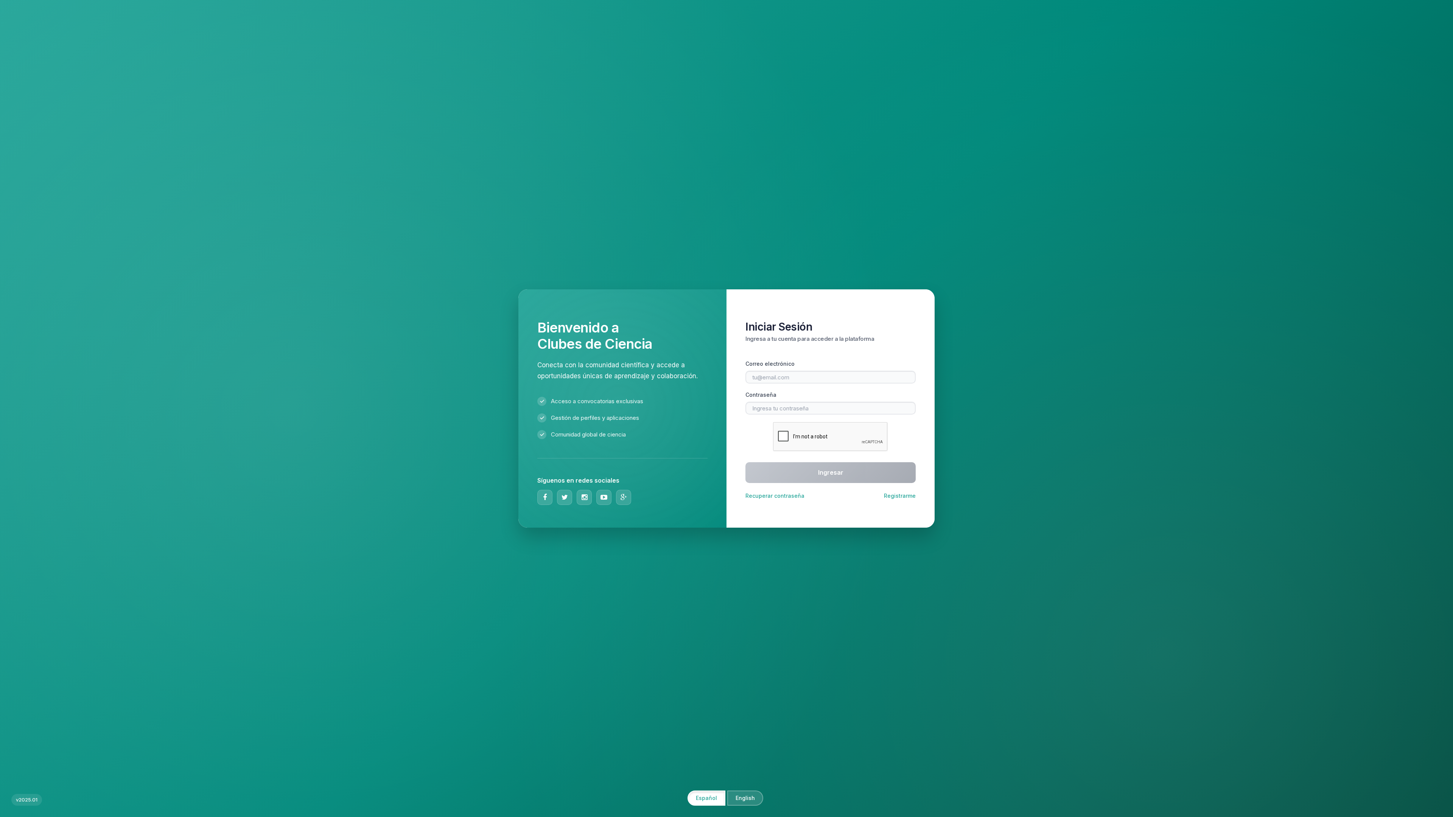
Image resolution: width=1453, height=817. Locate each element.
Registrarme (900, 495)
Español (706, 798)
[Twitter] (564, 497)
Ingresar (830, 472)
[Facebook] (544, 497)
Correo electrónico (770, 363)
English (745, 798)
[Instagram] (584, 497)
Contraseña (760, 394)
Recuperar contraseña (774, 495)
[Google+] (623, 497)
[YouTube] (603, 497)
